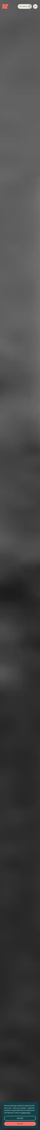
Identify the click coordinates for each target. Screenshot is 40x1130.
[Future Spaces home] (5, 6)
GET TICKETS (23, 6)
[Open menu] (35, 6)
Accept (20, 1124)
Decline (20, 1118)
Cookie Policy (25, 1113)
